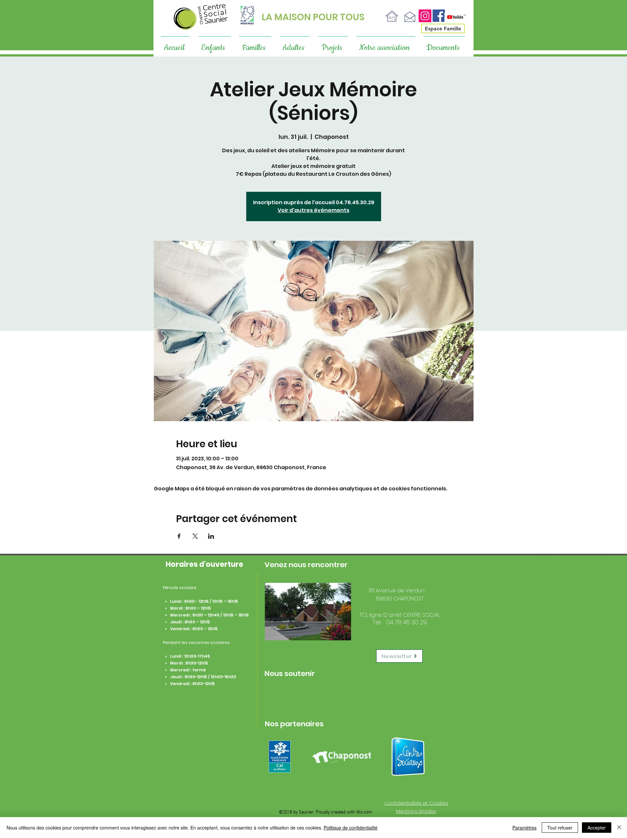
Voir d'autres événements (313, 210)
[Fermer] (619, 827)
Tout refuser (559, 827)
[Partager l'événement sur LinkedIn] (211, 536)
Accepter (596, 827)
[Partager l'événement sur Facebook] (179, 536)
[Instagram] (425, 15)
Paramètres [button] (524, 827)
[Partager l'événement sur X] (195, 536)
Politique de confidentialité (351, 827)
